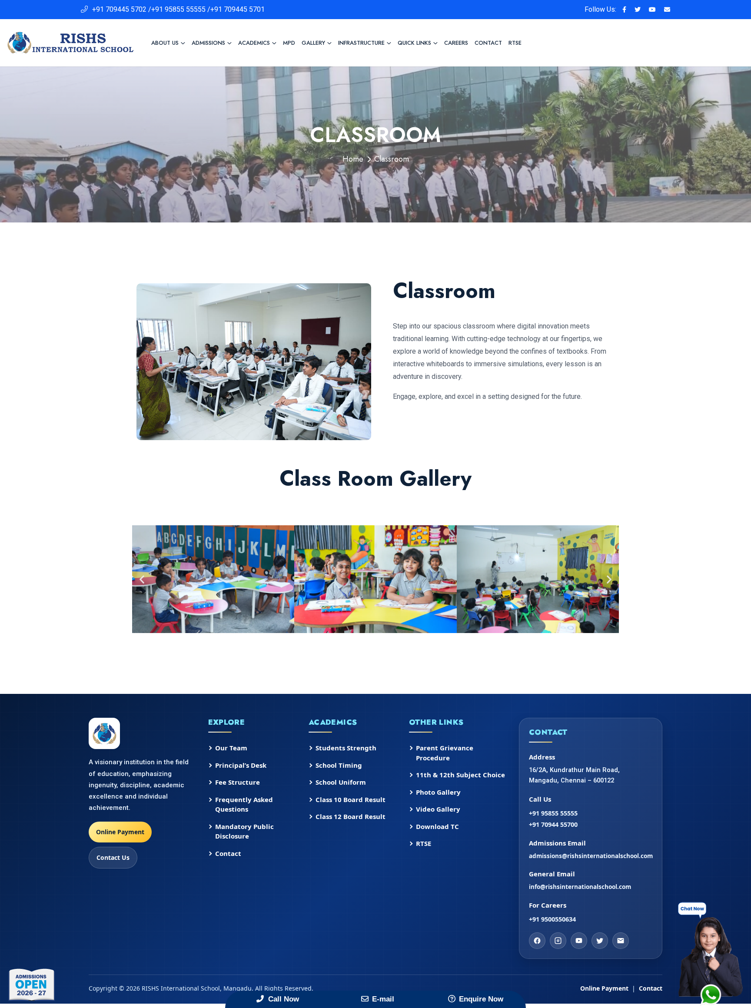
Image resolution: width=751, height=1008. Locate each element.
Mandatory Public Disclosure (244, 831)
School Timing (339, 765)
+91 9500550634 (552, 919)
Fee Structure (237, 782)
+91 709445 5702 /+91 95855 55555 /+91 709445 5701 (178, 9)
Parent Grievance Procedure (444, 752)
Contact (488, 43)
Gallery (313, 43)
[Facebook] (537, 940)
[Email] (620, 940)
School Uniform (341, 782)
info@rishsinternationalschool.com (580, 886)
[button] (141, 579)
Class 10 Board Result (350, 799)
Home (352, 159)
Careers (456, 43)
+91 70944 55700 (553, 824)
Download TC (437, 826)
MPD (289, 43)
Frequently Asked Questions (244, 804)
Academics (254, 43)
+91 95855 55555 (553, 813)
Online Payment (120, 832)
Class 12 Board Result (350, 816)
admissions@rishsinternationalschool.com (590, 856)
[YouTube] (579, 940)
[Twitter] (599, 940)
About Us (165, 43)
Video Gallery (438, 809)
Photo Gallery (438, 792)
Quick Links (414, 43)
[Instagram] (558, 940)
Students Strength (346, 747)
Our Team (231, 747)
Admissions (208, 43)
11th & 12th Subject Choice (460, 774)
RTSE (515, 43)
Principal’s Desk (240, 765)
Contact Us (113, 857)
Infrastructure (361, 43)
